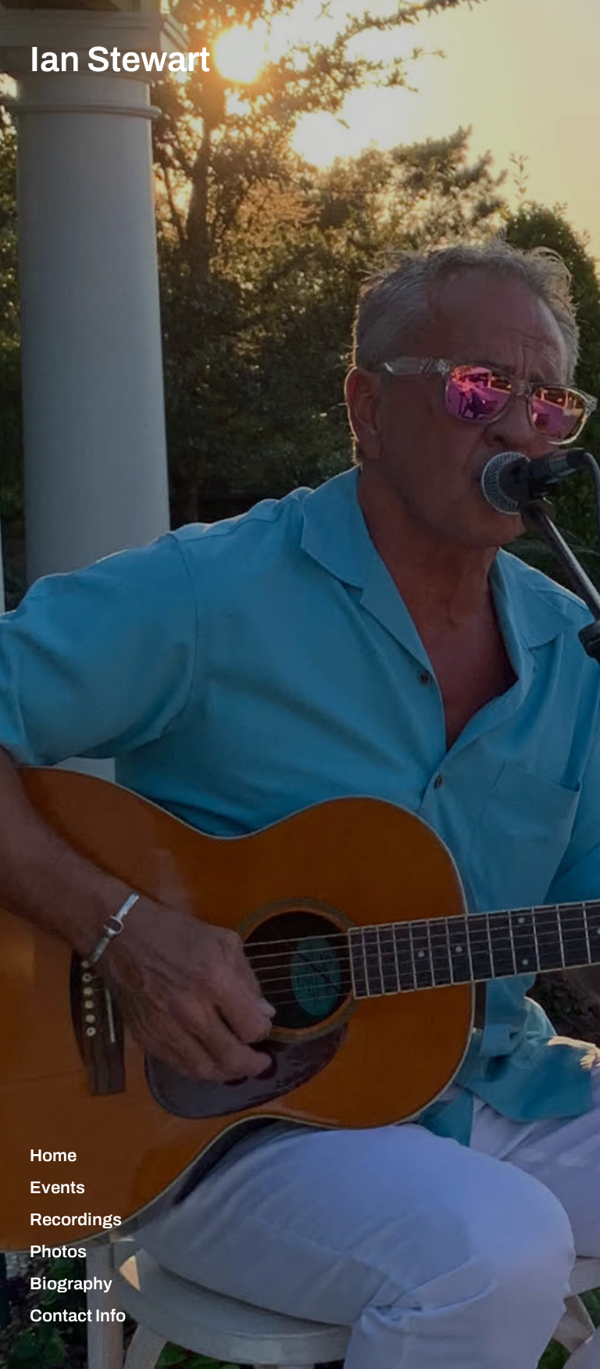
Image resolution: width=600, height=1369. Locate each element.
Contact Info (78, 1315)
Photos (58, 1251)
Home (53, 1155)
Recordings (76, 1219)
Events (57, 1187)
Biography (71, 1283)
